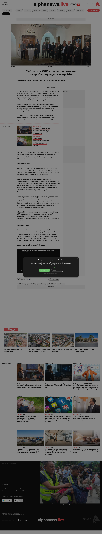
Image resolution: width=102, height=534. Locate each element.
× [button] (77, 258)
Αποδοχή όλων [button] (44, 270)
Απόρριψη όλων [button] (57, 270)
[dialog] (51, 267)
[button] (51, 267)
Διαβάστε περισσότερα (57, 264)
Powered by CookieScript (51, 275)
